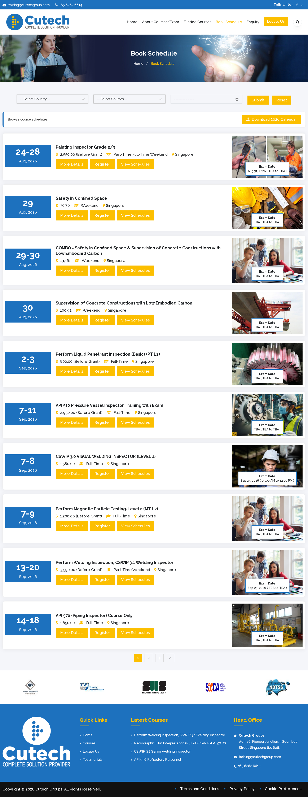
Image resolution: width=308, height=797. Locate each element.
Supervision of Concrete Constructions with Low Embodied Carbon (124, 303)
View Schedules (135, 164)
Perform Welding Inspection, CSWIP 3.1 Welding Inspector (114, 562)
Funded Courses (197, 22)
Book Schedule (229, 22)
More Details (71, 164)
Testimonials (92, 760)
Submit (258, 100)
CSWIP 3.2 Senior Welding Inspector (162, 751)
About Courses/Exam (160, 22)
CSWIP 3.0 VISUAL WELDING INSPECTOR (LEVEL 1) (105, 456)
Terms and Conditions (199, 789)
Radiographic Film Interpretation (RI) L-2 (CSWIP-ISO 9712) (180, 743)
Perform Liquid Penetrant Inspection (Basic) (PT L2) (108, 354)
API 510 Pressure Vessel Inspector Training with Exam (109, 405)
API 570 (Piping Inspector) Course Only (94, 615)
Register (102, 164)
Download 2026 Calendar (274, 119)
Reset (281, 100)
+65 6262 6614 (249, 766)
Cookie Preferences (283, 789)
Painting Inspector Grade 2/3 (85, 147)
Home (132, 22)
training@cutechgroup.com (260, 757)
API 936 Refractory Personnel (157, 760)
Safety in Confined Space (81, 198)
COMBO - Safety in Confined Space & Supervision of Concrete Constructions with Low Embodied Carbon (138, 250)
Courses (89, 743)
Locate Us (276, 21)
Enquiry (253, 22)
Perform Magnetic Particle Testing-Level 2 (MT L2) (107, 508)
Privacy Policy (242, 789)
